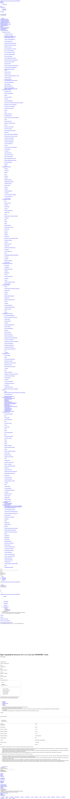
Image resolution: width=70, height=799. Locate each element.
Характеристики (5, 703)
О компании (4, 4)
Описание (4, 701)
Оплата (3, 704)
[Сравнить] (0, 658)
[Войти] (0, 589)
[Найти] (1, 575)
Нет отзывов (3, 656)
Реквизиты (4, 8)
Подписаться (3, 770)
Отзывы (3, 702)
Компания (2, 776)
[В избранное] (0, 657)
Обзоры (1, 787)
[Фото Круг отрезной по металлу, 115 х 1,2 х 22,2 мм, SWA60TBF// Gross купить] (34, 638)
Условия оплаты (3, 784)
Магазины (4, 9)
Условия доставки (3, 785)
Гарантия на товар (3, 786)
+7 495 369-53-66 (3, 14)
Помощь (1, 782)
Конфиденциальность (4, 792)
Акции (1, 774)
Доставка (4, 705)
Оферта (1, 793)
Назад (6, 607)
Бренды (1, 775)
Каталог (1, 773)
